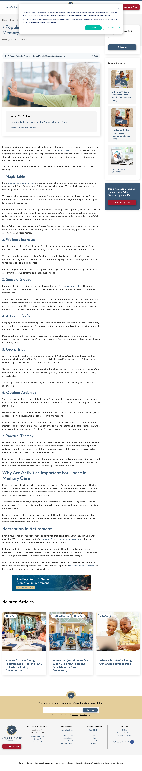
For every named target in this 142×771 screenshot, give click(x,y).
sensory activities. (73, 286)
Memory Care (67, 738)
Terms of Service (83, 715)
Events (94, 735)
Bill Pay (124, 730)
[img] (92, 56)
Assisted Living (67, 733)
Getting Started (66, 743)
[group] (51, 56)
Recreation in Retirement (23, 127)
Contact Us (37, 739)
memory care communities (21, 182)
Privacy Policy (75, 715)
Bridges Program (67, 735)
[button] (12, 7)
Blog (12, 20)
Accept (93, 28)
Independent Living (66, 730)
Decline (111, 28)
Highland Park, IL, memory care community (61, 539)
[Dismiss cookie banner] (119, 8)
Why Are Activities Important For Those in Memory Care (39, 122)
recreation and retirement (82, 565)
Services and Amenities (67, 741)
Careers (94, 743)
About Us (94, 741)
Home (4, 20)
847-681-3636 (37, 742)
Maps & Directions (37, 736)
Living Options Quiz (94, 733)
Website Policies (38, 763)
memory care (62, 150)
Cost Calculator (94, 730)
